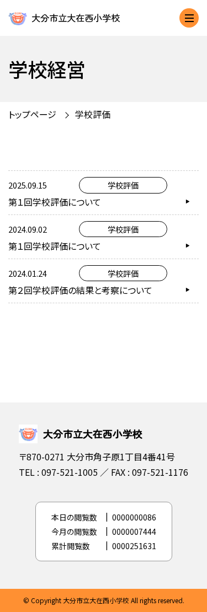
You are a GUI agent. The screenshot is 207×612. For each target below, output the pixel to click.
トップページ (32, 114)
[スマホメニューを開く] (189, 17)
